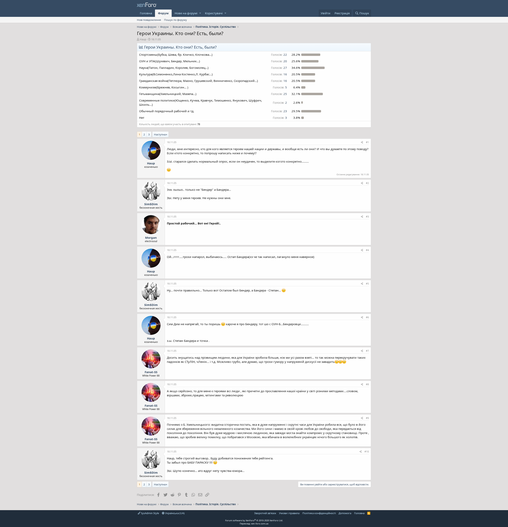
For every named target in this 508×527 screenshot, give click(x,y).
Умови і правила (289, 513)
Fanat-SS (151, 372)
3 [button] (280, 118)
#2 (367, 183)
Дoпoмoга (345, 513)
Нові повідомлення (149, 20)
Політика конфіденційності (319, 513)
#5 (367, 283)
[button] (200, 13)
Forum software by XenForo (254, 520)
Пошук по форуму (175, 20)
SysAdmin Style (149, 513)
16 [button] (279, 74)
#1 (367, 142)
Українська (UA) (175, 513)
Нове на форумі (186, 13)
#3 (367, 216)
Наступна (160, 134)
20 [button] (279, 61)
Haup (143, 39)
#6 (367, 317)
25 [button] (279, 94)
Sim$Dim (151, 204)
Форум (163, 13)
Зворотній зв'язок (265, 513)
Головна (146, 13)
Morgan (151, 238)
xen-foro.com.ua (259, 523)
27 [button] (279, 68)
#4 (367, 250)
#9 (367, 418)
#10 (367, 451)
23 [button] (279, 111)
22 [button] (279, 55)
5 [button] (280, 87)
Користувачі (214, 13)
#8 (367, 384)
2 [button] (280, 102)
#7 (367, 351)
